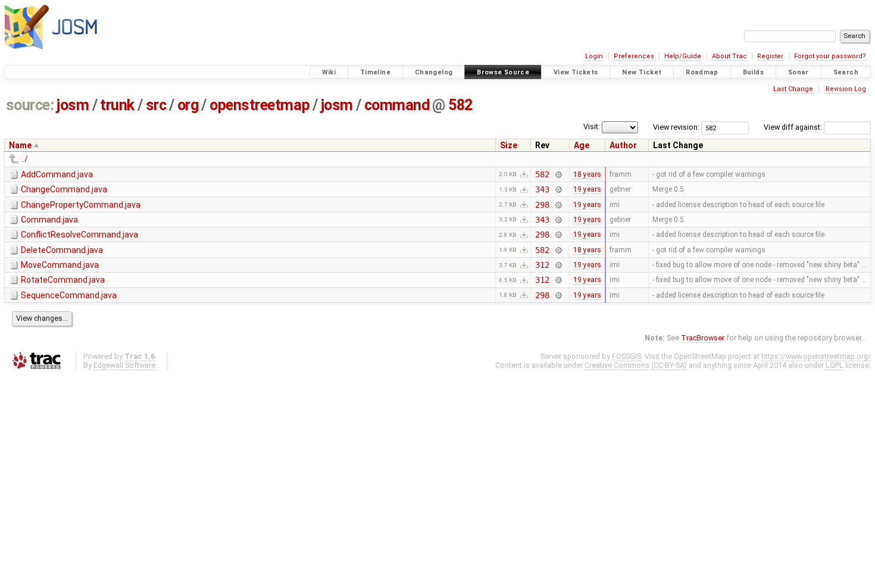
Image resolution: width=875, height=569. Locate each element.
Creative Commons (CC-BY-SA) (636, 365)
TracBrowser (702, 337)
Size (508, 145)
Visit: (591, 126)
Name (20, 145)
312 (542, 265)
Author (623, 145)
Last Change (793, 89)
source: (30, 105)
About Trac (729, 56)
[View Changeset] (558, 174)
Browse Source (503, 72)
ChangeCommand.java (64, 189)
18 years (587, 174)
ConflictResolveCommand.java (79, 234)
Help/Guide (682, 56)
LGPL (834, 365)
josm (73, 105)
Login (594, 56)
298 (542, 205)
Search (845, 72)
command (397, 105)
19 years (587, 189)
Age (581, 145)
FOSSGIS (626, 356)
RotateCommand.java (63, 279)
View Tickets (576, 72)
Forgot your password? (830, 56)
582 (460, 105)
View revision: (676, 127)
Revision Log (846, 89)
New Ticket (641, 72)
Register (770, 56)
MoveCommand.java (60, 265)
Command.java (49, 219)
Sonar (798, 72)
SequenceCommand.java (69, 295)
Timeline (375, 72)
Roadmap (702, 72)
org (188, 105)
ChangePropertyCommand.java (80, 205)
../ (24, 159)
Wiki (329, 72)
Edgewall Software (124, 365)
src (156, 105)
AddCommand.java (57, 174)
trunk (117, 105)
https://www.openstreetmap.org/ (816, 356)
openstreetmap (260, 105)
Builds (753, 72)
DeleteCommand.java (62, 250)
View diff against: (794, 127)
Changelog (433, 72)
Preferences (634, 56)
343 (542, 189)
